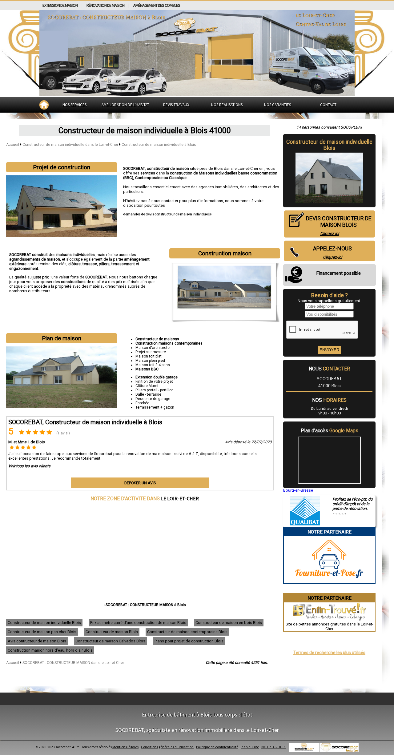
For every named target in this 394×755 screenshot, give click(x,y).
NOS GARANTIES (277, 104)
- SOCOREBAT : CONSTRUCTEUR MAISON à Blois (145, 605)
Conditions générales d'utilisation (167, 747)
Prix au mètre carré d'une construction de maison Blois (138, 622)
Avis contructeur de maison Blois (37, 641)
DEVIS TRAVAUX (176, 104)
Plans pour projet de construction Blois (189, 641)
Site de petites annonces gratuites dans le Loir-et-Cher (329, 626)
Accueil (12, 144)
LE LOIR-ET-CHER (180, 498)
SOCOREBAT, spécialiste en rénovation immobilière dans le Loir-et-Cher (197, 729)
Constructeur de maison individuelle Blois (44, 622)
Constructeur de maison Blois (112, 631)
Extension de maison (60, 5)
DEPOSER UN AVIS (140, 483)
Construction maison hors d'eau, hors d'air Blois (50, 650)
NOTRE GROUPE (273, 747)
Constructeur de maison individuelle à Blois (159, 144)
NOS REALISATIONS (227, 104)
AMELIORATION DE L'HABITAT (125, 104)
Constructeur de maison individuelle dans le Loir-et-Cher (70, 144)
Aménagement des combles (156, 5)
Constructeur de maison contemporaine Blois (187, 631)
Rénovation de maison (105, 5)
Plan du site (250, 747)
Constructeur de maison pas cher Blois (42, 631)
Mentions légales (125, 747)
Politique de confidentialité (217, 747)
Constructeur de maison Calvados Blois (110, 641)
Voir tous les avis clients (29, 466)
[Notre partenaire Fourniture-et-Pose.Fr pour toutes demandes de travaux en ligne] (329, 581)
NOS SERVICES (74, 104)
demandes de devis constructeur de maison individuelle (167, 214)
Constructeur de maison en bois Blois (228, 622)
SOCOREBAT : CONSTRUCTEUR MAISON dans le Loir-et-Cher (73, 663)
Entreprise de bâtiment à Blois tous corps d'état (197, 714)
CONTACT (328, 104)
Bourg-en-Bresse (298, 490)
